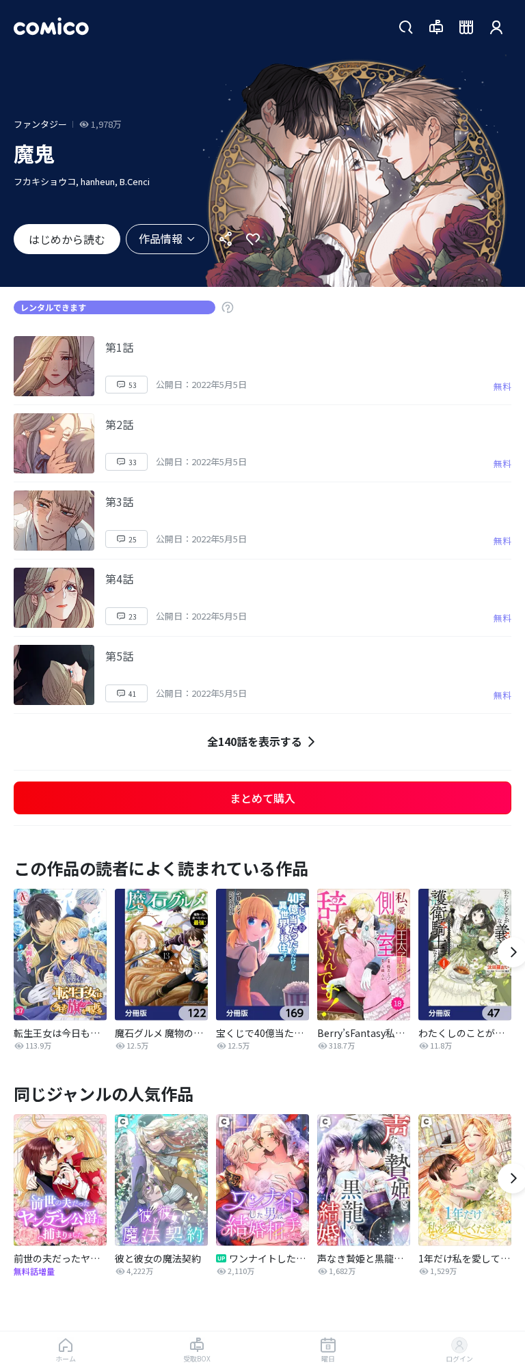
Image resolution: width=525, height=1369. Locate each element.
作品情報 (161, 238)
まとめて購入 (262, 798)
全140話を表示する (254, 741)
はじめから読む (67, 239)
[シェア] (226, 239)
